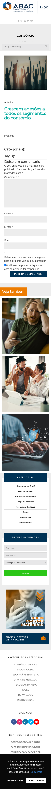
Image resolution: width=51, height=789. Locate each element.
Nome (8, 213)
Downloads (25, 517)
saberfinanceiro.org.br (25, 747)
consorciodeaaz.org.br (25, 742)
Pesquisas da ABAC (25, 507)
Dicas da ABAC (25, 491)
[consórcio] (25, 72)
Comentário (11, 177)
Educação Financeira (25, 496)
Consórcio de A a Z (25, 486)
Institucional (25, 522)
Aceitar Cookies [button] (36, 780)
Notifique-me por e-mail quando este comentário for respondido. (23, 267)
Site (6, 240)
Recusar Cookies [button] (15, 780)
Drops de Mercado (25, 502)
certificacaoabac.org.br (25, 752)
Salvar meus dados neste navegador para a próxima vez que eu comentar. (25, 259)
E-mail (8, 226)
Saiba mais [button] (36, 772)
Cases (25, 512)
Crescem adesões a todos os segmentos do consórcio (25, 113)
